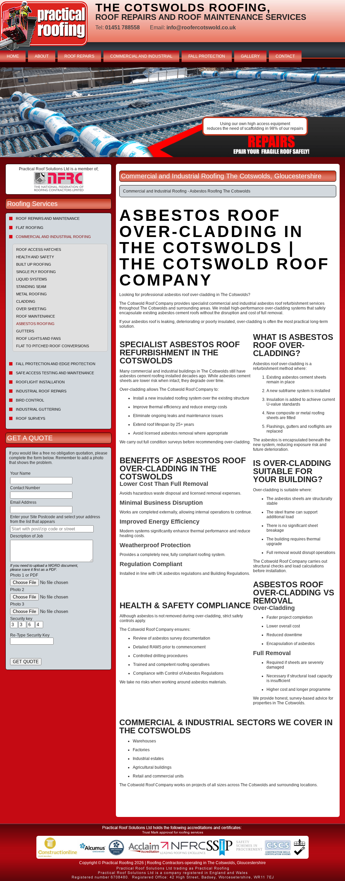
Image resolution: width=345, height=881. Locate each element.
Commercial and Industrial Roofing (53, 237)
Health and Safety (35, 257)
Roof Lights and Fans (38, 338)
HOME (13, 56)
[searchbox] (52, 528)
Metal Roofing (31, 294)
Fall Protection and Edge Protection (55, 364)
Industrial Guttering (38, 409)
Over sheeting (31, 309)
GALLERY (250, 56)
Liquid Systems (31, 279)
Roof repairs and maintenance (48, 218)
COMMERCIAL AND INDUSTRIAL (141, 56)
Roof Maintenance (35, 316)
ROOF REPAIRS (79, 56)
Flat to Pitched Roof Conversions (52, 346)
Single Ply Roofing (36, 272)
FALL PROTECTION (206, 56)
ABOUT (42, 56)
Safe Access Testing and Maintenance (55, 373)
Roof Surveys (30, 418)
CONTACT (285, 56)
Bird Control (30, 400)
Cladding (25, 301)
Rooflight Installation (40, 382)
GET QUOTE (26, 661)
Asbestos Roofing (35, 324)
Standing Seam (31, 287)
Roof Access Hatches (38, 249)
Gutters (25, 331)
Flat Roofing (29, 228)
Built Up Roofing (33, 264)
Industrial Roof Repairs (41, 391)
